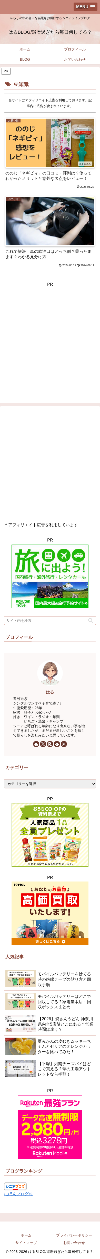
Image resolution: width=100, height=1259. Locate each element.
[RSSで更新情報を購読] (64, 744)
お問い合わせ (74, 1243)
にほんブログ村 (18, 1194)
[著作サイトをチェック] (36, 744)
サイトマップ (26, 1243)
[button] (90, 620)
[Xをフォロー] (43, 744)
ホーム (26, 1235)
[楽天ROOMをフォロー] (50, 744)
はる (50, 692)
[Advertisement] (50, 338)
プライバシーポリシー (74, 1235)
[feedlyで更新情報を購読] (57, 744)
